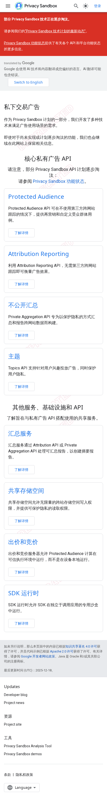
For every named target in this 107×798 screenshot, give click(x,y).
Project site (13, 724)
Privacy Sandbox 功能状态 (24, 43)
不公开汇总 (23, 305)
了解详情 (21, 232)
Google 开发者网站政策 (38, 656)
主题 (14, 356)
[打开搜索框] (76, 6)
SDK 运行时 (23, 593)
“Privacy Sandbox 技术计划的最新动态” (55, 31)
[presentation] (53, 158)
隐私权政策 (24, 775)
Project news (14, 703)
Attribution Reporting (38, 253)
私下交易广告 (22, 107)
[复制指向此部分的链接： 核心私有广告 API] (78, 159)
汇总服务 (20, 433)
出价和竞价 (23, 542)
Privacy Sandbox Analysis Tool (28, 746)
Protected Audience (36, 196)
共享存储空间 (26, 490)
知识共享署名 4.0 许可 (81, 646)
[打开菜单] (8, 6)
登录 (97, 6)
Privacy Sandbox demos (23, 754)
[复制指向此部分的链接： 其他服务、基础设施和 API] (90, 408)
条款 (7, 775)
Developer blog (15, 695)
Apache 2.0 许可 (61, 651)
